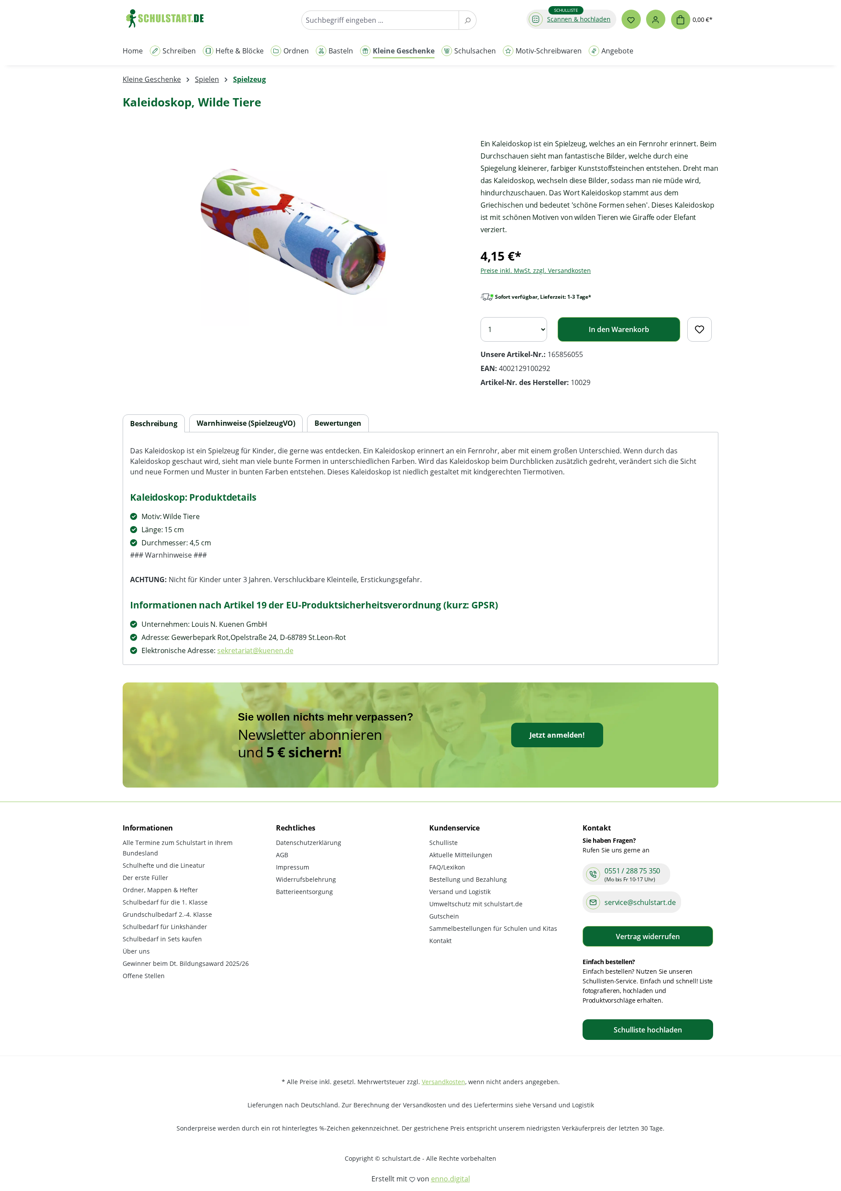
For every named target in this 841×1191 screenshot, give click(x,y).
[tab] (153, 423)
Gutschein (444, 916)
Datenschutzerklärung (308, 842)
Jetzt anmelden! (557, 735)
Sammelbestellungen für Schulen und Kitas (493, 928)
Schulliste (443, 842)
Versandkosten (443, 1082)
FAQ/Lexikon (447, 867)
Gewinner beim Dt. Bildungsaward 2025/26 (186, 963)
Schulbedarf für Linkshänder (165, 926)
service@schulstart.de (640, 902)
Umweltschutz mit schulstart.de (476, 904)
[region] (293, 232)
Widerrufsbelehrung (306, 879)
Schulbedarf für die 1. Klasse (165, 902)
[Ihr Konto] (655, 19)
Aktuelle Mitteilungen (460, 855)
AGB (282, 855)
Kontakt (440, 941)
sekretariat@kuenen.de (255, 650)
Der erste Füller (145, 877)
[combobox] (380, 20)
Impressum (292, 867)
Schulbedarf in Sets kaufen (162, 939)
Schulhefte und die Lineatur (164, 865)
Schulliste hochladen (648, 1030)
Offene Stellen (144, 976)
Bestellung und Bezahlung (468, 879)
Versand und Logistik (460, 891)
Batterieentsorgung (304, 891)
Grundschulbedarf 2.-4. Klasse (167, 914)
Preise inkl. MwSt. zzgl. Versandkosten (536, 270)
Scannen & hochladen (579, 19)
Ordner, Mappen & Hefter (160, 890)
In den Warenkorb (619, 329)
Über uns (136, 951)
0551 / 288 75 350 (632, 871)
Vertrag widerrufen (648, 936)
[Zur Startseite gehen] (169, 18)
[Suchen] (468, 20)
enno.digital (450, 1179)
